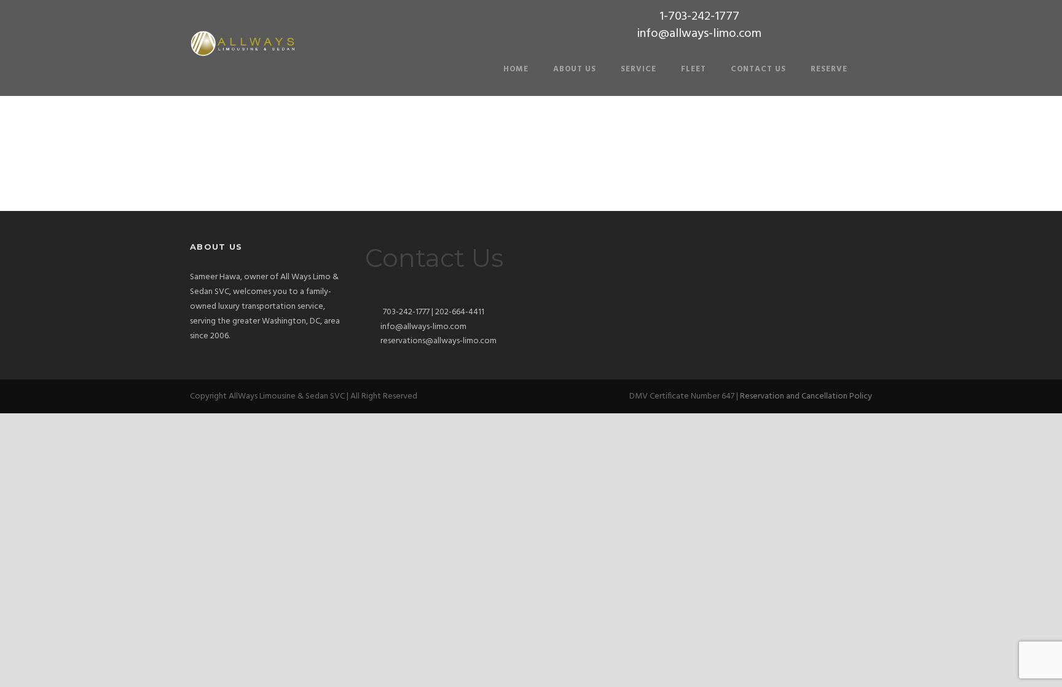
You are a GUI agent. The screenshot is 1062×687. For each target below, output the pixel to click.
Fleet (693, 69)
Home (516, 69)
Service (638, 69)
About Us (574, 69)
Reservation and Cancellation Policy (806, 396)
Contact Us (758, 69)
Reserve (829, 69)
